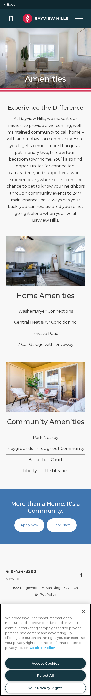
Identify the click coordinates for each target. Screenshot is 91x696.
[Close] (83, 611)
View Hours (15, 579)
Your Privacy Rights (45, 688)
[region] (45, 650)
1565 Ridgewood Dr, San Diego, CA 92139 (45, 588)
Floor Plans (61, 525)
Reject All (45, 675)
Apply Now (29, 525)
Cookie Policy (42, 648)
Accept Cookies (45, 663)
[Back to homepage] (45, 18)
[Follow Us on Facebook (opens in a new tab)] (81, 575)
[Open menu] (80, 18)
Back (10, 4)
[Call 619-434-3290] (11, 18)
